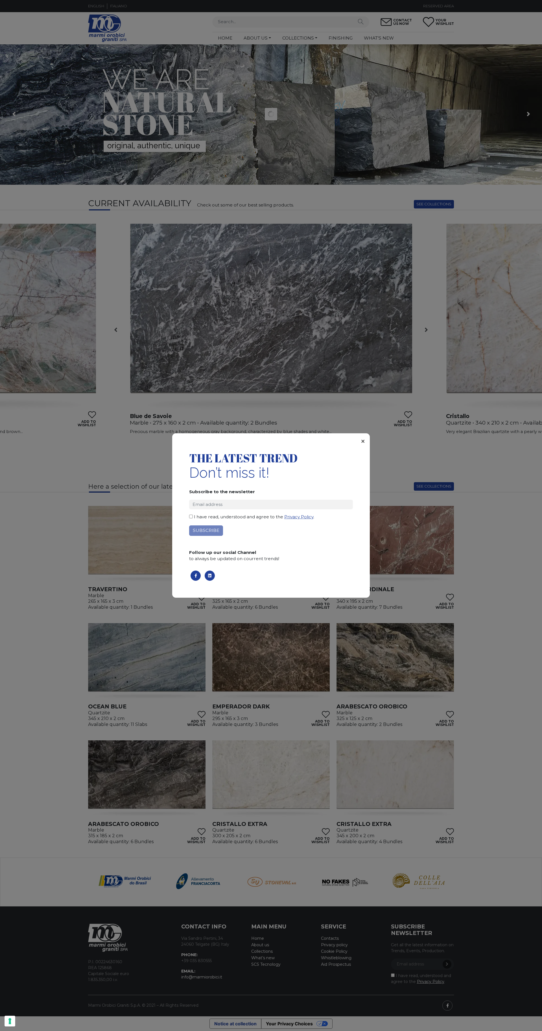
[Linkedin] (210, 576)
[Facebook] (196, 576)
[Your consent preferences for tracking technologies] (10, 1021)
